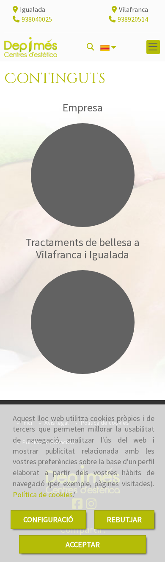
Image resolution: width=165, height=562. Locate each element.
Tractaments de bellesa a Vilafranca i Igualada (83, 248)
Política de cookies (43, 494)
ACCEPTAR (83, 544)
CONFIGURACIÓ (48, 519)
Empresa (83, 107)
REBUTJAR (124, 519)
